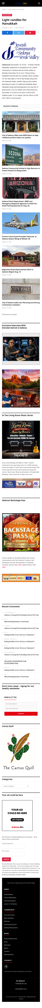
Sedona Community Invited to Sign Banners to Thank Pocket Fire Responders (21, 169)
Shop (5, 942)
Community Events (10, 924)
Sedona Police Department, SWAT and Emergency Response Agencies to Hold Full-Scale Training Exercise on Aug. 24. (19, 203)
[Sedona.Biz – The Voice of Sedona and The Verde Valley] (21, 3)
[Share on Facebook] (7, 33)
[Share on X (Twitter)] (18, 33)
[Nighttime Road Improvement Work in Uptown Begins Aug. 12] (21, 256)
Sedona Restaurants (11, 928)
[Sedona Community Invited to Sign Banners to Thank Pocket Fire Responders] (21, 155)
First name (5, 851)
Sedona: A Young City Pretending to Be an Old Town (21, 615)
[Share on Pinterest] (30, 33)
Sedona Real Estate (10, 938)
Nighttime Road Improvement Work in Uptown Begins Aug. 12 (17, 270)
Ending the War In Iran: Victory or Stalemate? (19, 635)
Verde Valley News (10, 897)
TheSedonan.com (21, 983)
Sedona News (7, 15)
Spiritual (6, 921)
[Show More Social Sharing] (38, 33)
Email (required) (7, 843)
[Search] (39, 3)
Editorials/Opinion (10, 901)
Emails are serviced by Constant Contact (14, 874)
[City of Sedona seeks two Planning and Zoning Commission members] (21, 289)
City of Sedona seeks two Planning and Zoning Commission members (21, 303)
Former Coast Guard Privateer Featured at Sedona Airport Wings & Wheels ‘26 (19, 237)
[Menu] (3, 3)
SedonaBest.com (21, 989)
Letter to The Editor (10, 904)
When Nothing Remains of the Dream (16, 621)
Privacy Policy (22, 997)
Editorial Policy (9, 954)
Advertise (7, 945)
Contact (6, 951)
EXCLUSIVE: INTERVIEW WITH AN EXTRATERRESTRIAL (15, 662)
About (6, 948)
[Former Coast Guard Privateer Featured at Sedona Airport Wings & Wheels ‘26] (21, 223)
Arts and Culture (9, 915)
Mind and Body (9, 918)
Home (4, 9)
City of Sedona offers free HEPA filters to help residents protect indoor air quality (20, 136)
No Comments (20, 28)
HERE (20, 565)
